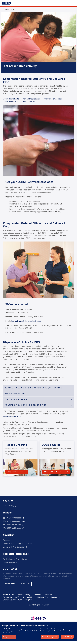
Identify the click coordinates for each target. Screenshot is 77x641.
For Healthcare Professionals (15, 559)
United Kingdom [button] (25, 600)
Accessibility (28, 597)
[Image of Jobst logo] (6, 3)
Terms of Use (8, 595)
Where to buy (8, 506)
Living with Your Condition (14, 547)
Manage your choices (9, 637)
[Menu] (74, 3)
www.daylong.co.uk (11, 416)
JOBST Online (9, 562)
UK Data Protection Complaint (50, 597)
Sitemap (48, 595)
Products (7, 540)
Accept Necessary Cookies (50, 637)
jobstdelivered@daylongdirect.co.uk (26, 321)
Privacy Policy (24, 595)
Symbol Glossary (10, 597)
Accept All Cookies (67, 637)
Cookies (37, 595)
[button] (38, 388)
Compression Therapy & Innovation (17, 543)
